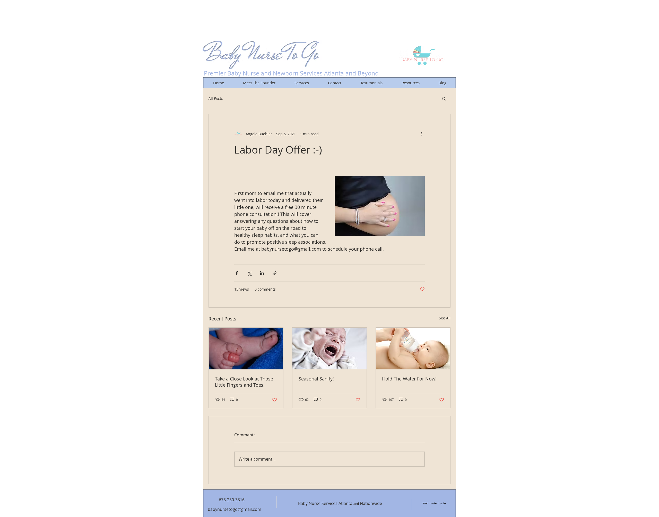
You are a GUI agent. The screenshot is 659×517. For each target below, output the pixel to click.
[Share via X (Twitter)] (249, 273)
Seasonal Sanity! (316, 379)
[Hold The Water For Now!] (413, 348)
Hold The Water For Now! (409, 379)
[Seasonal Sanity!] (329, 348)
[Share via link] (274, 273)
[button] (443, 98)
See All (444, 318)
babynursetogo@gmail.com (234, 509)
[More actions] (422, 134)
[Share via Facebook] (236, 273)
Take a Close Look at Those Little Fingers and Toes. (244, 382)
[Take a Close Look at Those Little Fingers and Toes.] (246, 348)
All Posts (216, 98)
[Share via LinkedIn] (261, 273)
